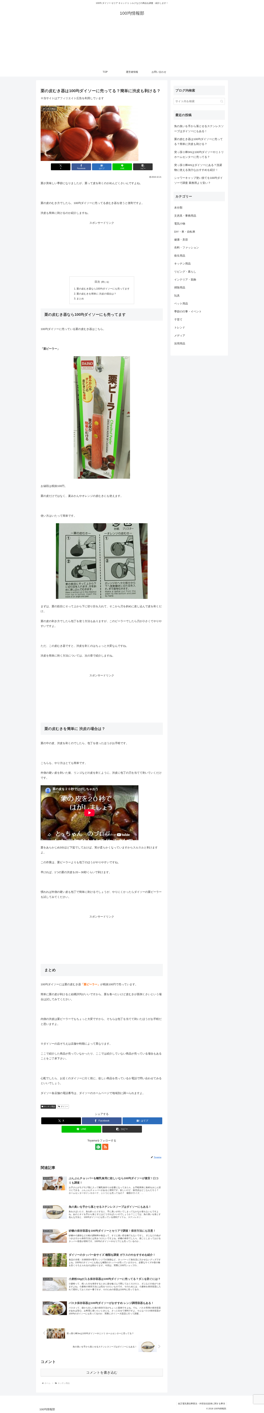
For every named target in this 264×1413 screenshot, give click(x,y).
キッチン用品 (49, 1106)
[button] (143, 166)
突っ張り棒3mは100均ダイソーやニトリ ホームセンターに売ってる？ (199, 154)
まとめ (80, 298)
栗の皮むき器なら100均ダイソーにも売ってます (103, 288)
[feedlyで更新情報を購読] (98, 1147)
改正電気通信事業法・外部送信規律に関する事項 (201, 1403)
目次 (97, 281)
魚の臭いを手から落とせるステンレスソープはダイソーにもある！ (199, 129)
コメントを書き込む (101, 1372)
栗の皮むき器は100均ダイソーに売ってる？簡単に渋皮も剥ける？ (198, 142)
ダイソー (64, 1106)
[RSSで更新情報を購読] (105, 1147)
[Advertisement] (132, 44)
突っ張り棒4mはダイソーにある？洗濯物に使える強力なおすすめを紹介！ (198, 167)
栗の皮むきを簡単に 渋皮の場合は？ (96, 293)
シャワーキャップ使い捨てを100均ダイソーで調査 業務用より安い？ (198, 180)
